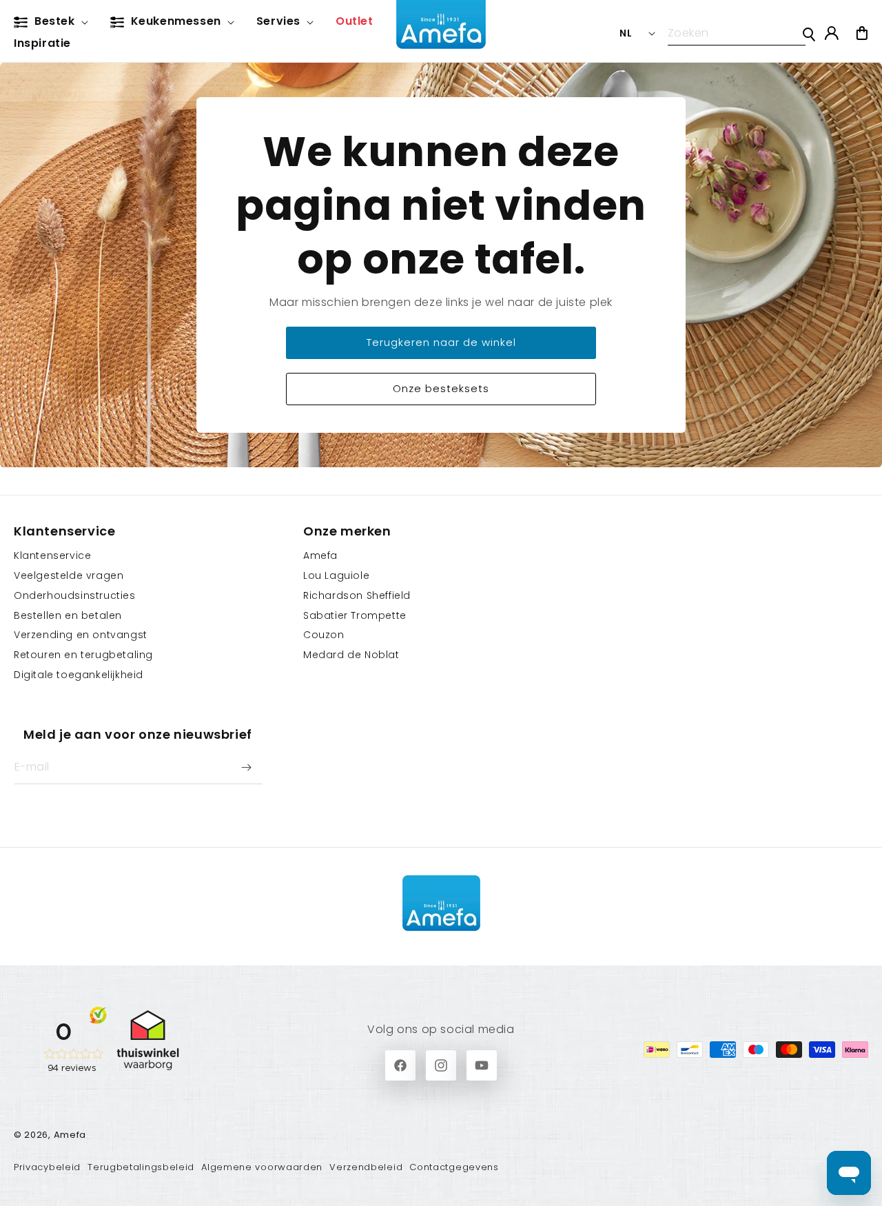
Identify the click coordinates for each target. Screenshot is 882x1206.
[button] (54, 22)
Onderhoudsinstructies (75, 595)
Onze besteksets (441, 388)
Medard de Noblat (351, 655)
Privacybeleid (47, 1167)
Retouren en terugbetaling (83, 655)
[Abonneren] (246, 767)
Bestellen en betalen (68, 615)
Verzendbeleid (365, 1167)
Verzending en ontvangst (80, 635)
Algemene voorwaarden (261, 1167)
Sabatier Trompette (355, 615)
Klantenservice (52, 555)
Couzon (324, 635)
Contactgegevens (454, 1167)
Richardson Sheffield (357, 595)
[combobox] (737, 33)
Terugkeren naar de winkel (441, 342)
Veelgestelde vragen (68, 575)
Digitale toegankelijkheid (78, 675)
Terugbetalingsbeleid (141, 1167)
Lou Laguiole (336, 575)
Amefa (320, 555)
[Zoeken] (809, 34)
